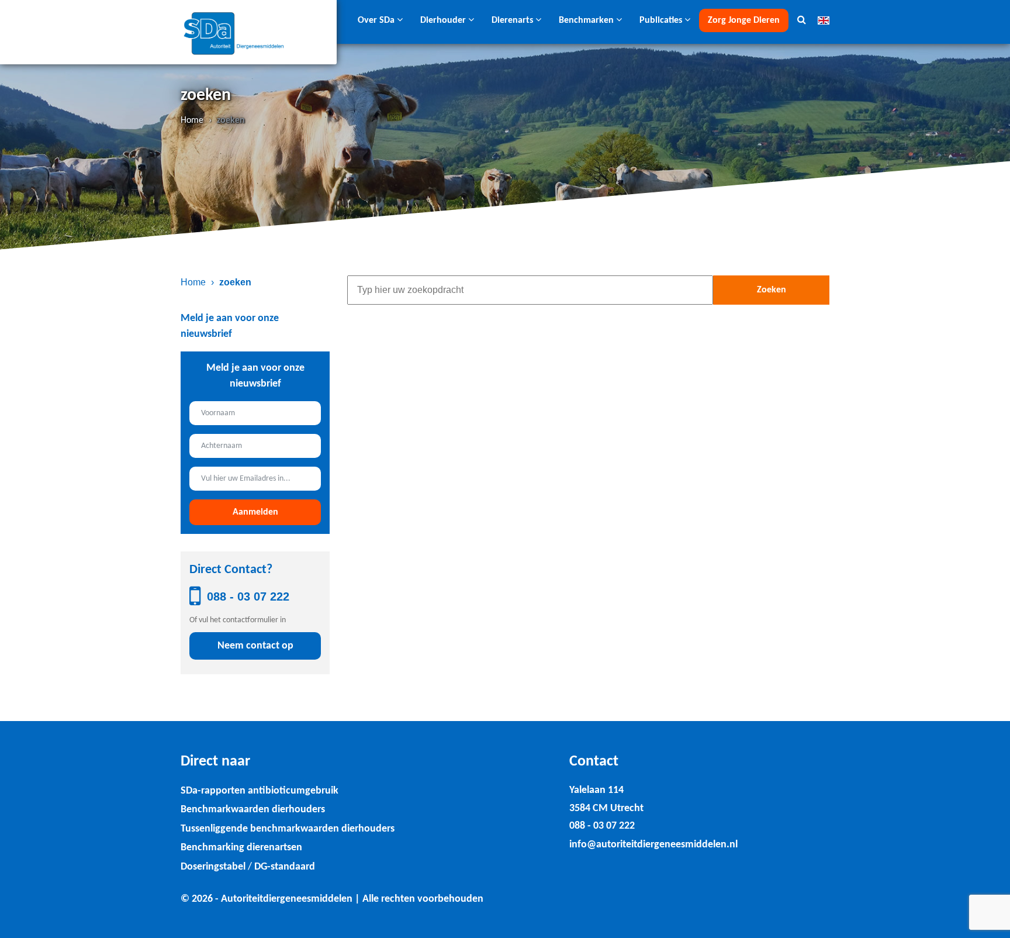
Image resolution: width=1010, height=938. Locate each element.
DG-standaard (284, 867)
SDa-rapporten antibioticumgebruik (259, 790)
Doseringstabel (213, 867)
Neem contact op (255, 645)
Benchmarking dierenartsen (241, 847)
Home (192, 120)
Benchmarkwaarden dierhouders (253, 809)
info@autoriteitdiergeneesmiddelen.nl (653, 844)
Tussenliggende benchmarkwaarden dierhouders (288, 828)
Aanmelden (255, 512)
